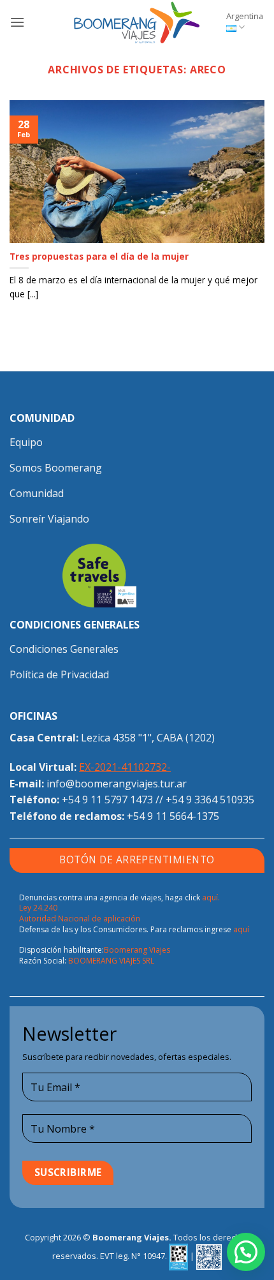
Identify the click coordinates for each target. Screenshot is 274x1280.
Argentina (244, 16)
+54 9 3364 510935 (210, 800)
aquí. (211, 897)
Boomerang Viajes (137, 949)
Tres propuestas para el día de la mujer (99, 256)
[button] (17, 22)
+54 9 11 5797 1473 (107, 800)
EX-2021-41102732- (125, 767)
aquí (241, 929)
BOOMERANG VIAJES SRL (111, 960)
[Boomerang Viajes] (137, 22)
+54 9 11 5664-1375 (173, 816)
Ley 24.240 (38, 907)
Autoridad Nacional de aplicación (79, 918)
